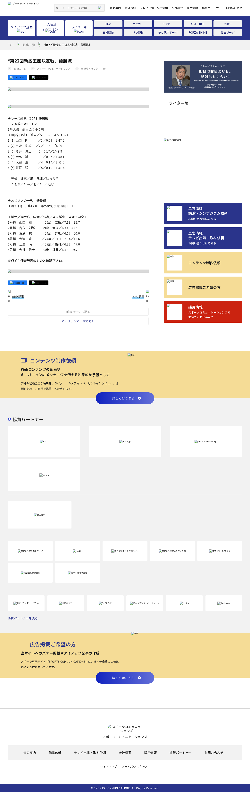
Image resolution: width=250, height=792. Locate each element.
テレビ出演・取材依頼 (154, 8)
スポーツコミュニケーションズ (54, 68)
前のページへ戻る (78, 312)
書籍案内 (115, 8)
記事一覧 (28, 44)
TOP (11, 44)
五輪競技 (108, 32)
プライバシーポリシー (136, 767)
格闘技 (228, 24)
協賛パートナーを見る (23, 618)
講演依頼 (130, 8)
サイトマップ (108, 767)
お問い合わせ (233, 8)
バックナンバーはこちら (78, 321)
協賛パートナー (211, 8)
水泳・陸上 (198, 24)
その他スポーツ (168, 32)
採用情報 (192, 8)
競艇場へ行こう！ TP (93, 68)
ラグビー (167, 24)
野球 (108, 24)
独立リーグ (228, 32)
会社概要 (177, 8)
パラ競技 (138, 32)
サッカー (138, 24)
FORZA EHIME (197, 32)
